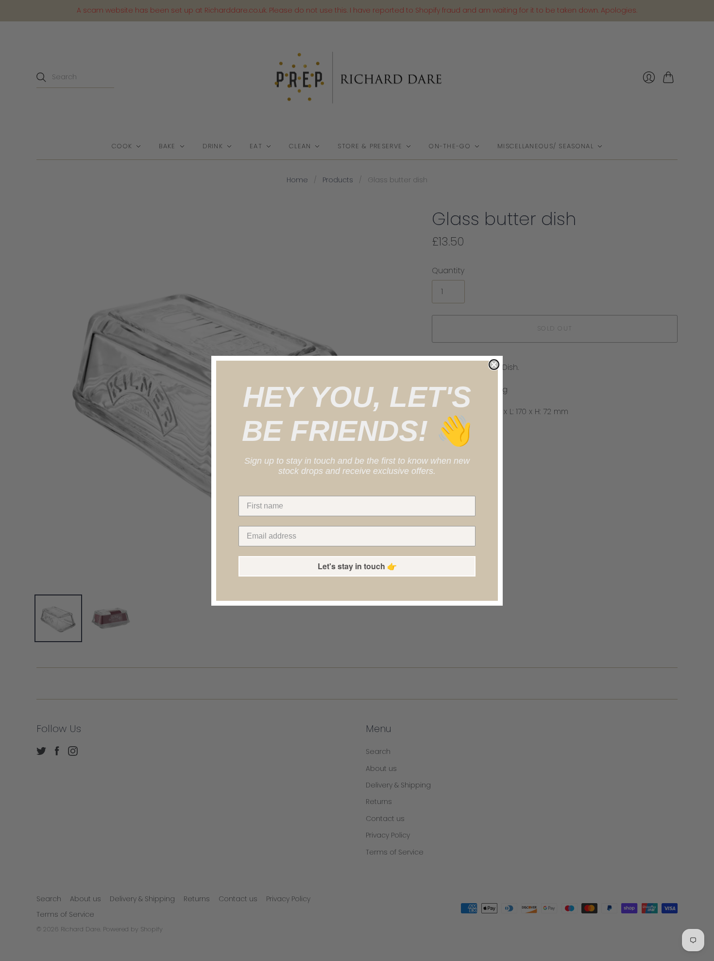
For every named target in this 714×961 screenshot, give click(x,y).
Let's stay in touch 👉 (357, 566)
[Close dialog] (494, 364)
